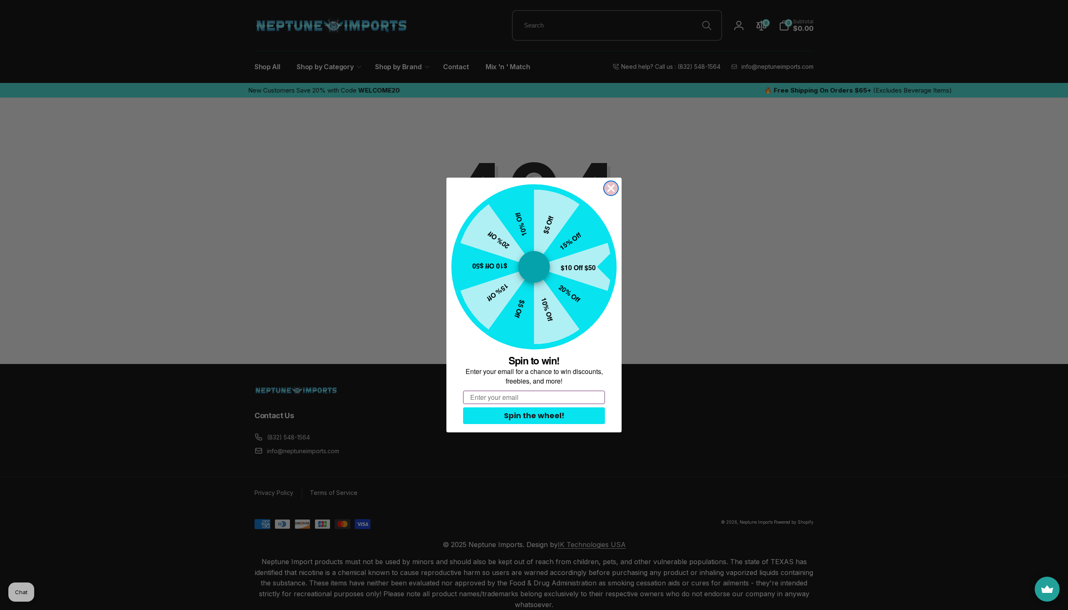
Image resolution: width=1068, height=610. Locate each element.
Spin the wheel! (534, 415)
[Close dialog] (611, 188)
